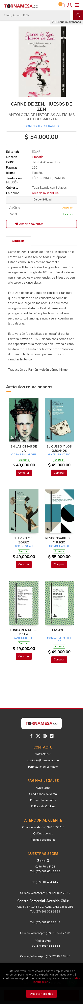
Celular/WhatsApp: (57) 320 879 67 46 (45, 956)
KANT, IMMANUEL (24, 638)
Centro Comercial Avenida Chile (43, 901)
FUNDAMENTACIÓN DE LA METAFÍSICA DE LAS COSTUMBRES (24, 632)
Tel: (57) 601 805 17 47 (45, 922)
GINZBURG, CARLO (59, 454)
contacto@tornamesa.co (43, 760)
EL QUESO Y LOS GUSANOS (59, 449)
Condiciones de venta (43, 794)
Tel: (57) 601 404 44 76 (45, 882)
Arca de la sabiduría (45, 193)
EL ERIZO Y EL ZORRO (23, 540)
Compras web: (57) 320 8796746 (43, 827)
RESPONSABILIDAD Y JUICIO (59, 540)
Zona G (43, 861)
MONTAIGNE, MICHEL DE (59, 640)
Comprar (23, 473)
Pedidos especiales (43, 840)
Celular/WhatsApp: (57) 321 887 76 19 (45, 893)
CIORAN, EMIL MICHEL (23, 454)
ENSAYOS (59, 630)
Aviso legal (43, 788)
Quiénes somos (43, 833)
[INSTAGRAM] (45, 736)
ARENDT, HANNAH (59, 546)
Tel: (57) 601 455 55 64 (45, 946)
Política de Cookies (43, 806)
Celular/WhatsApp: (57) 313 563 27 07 (45, 933)
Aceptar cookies (41, 994)
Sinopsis (18, 241)
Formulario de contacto (43, 767)
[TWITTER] (38, 736)
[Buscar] (78, 15)
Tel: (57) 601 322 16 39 (45, 911)
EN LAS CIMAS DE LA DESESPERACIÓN (24, 449)
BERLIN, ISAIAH (24, 546)
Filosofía (37, 157)
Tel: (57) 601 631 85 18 (45, 871)
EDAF (36, 152)
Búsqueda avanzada (67, 22)
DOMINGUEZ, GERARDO (41, 126)
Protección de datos (43, 800)
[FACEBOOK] (31, 736)
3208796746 (43, 754)
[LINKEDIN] (52, 736)
